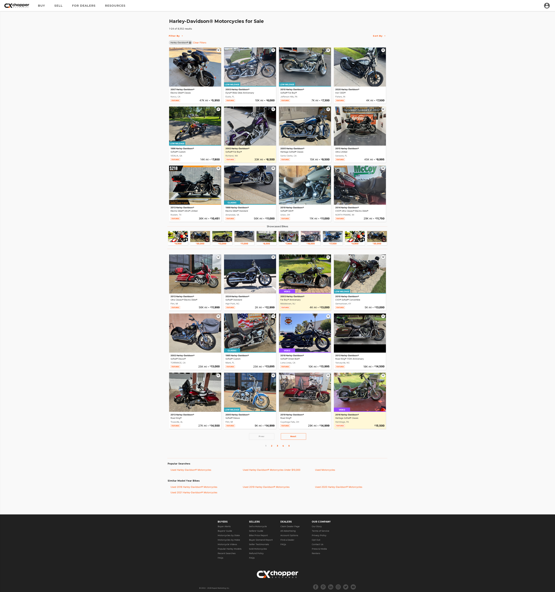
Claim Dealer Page (290, 526)
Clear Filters (199, 42)
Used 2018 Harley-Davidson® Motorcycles (194, 486)
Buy (41, 5)
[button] (179, 42)
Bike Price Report (258, 535)
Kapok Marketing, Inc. (221, 588)
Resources (115, 5)
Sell (58, 5)
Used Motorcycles (325, 469)
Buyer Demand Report (261, 540)
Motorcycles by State (229, 535)
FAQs (220, 558)
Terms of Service (320, 531)
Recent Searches (227, 553)
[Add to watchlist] (218, 50)
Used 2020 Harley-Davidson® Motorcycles (338, 486)
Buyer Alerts (224, 526)
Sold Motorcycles (258, 549)
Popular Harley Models (230, 549)
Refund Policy (256, 553)
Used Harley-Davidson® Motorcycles (191, 469)
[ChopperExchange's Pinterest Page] (323, 587)
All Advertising (288, 531)
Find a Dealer (287, 540)
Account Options (289, 535)
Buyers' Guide (225, 531)
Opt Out (316, 540)
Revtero (316, 553)
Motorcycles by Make (229, 540)
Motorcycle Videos (227, 544)
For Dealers (84, 5)
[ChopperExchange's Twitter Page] (345, 587)
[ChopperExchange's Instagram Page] (338, 587)
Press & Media (319, 549)
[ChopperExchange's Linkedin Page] (330, 587)
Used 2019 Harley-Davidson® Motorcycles (266, 486)
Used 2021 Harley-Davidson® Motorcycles (194, 492)
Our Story (317, 526)
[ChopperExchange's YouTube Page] (353, 587)
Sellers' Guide (256, 531)
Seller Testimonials (259, 544)
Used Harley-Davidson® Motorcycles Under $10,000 (271, 469)
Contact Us (317, 544)
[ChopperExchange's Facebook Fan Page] (315, 587)
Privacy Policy (319, 535)
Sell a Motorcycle (258, 526)
